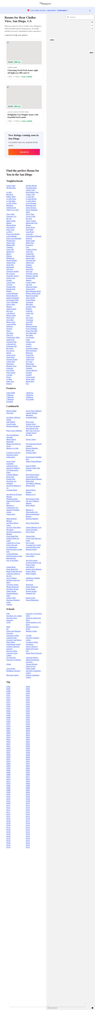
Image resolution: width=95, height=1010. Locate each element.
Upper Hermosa (31, 208)
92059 (28, 766)
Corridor (29, 344)
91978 (28, 724)
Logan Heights (11, 324)
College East (30, 359)
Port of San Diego (12, 560)
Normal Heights (11, 260)
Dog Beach (10, 530)
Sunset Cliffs (10, 243)
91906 (8, 691)
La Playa (9, 232)
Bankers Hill (10, 245)
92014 (8, 735)
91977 (8, 724)
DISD (8, 627)
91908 (28, 691)
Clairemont (29, 302)
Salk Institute (10, 422)
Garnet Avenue (30, 589)
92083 (8, 786)
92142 (8, 838)
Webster (9, 291)
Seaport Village (31, 439)
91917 (8, 702)
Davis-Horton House (32, 475)
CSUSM (28, 635)
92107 (8, 801)
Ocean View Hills (31, 331)
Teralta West (10, 357)
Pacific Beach (30, 227)
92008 (28, 731)
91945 (28, 713)
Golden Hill (30, 254)
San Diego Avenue (12, 589)
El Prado (29, 470)
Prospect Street (31, 424)
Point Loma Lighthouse (14, 431)
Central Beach (11, 567)
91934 (28, 706)
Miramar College (31, 631)
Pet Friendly (30, 399)
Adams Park (30, 263)
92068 (8, 775)
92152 (8, 845)
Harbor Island (10, 221)
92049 (28, 757)
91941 (28, 709)
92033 (8, 750)
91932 (28, 704)
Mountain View (11, 366)
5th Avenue (29, 580)
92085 (8, 788)
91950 (28, 717)
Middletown (10, 258)
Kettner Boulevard (32, 587)
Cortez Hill (10, 249)
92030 (28, 748)
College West (10, 362)
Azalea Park (10, 340)
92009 (8, 733)
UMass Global (30, 668)
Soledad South (11, 208)
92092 (8, 792)
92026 (28, 744)
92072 (8, 779)
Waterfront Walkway (13, 468)
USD (8, 613)
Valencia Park (30, 289)
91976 (28, 722)
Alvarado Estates (11, 359)
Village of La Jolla (12, 210)
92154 (8, 847)
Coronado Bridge (31, 417)
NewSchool (29, 644)
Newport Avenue (31, 591)
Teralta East (30, 355)
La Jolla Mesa (10, 201)
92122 (28, 816)
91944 (8, 713)
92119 (8, 814)
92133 (28, 827)
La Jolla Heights (31, 199)
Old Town (9, 269)
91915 (8, 700)
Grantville (29, 311)
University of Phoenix (13, 660)
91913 (8, 698)
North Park (10, 265)
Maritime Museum (12, 426)
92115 (8, 810)
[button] (93, 4)
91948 (8, 717)
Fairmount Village (32, 348)
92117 (8, 812)
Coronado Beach (11, 490)
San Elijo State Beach (13, 527)
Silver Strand (30, 532)
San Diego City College (14, 616)
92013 (28, 733)
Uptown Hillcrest (31, 370)
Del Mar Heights (31, 186)
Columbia (9, 247)
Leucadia (9, 375)
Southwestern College (13, 644)
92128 (8, 823)
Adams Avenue (11, 591)
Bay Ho (8, 219)
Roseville (29, 238)
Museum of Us (30, 494)
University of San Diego (34, 613)
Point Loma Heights (13, 234)
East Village (10, 370)
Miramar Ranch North (33, 293)
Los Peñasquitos (11, 547)
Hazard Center (30, 598)
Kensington (10, 364)
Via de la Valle (30, 216)
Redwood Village (31, 287)
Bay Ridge (9, 348)
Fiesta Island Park (12, 536)
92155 (28, 847)
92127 (28, 821)
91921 (28, 702)
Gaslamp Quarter (31, 249)
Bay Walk (29, 435)
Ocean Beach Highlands (33, 236)
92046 (8, 757)
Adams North (10, 263)
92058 (8, 766)
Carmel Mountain (12, 293)
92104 (28, 797)
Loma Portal (30, 232)
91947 (28, 715)
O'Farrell (9, 285)
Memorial (29, 324)
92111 (8, 805)
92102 (28, 794)
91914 (28, 698)
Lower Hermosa (31, 203)
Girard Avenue (11, 424)
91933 (8, 706)
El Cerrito (29, 362)
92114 (28, 808)
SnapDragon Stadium (33, 578)
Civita (28, 315)
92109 (8, 803)
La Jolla (9, 192)
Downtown (29, 245)
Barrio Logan (10, 322)
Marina (8, 254)
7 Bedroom (10, 399)
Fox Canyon (10, 351)
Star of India (30, 543)
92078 (28, 781)
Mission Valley (11, 315)
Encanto (9, 280)
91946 (8, 715)
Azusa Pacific (10, 668)
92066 (8, 772)
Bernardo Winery (31, 549)
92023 (8, 742)
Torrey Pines (30, 214)
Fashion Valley (11, 598)
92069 (28, 775)
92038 (28, 753)
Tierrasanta (29, 320)
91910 (28, 693)
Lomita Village (31, 282)
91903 (8, 689)
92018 (28, 735)
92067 (28, 772)
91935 (8, 709)
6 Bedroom (29, 397)
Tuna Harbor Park (32, 477)
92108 (28, 801)
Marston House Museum (34, 479)
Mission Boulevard (12, 587)
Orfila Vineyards (11, 545)
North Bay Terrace (32, 274)
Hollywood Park (31, 351)
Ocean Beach (10, 227)
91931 (8, 704)
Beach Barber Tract (32, 192)
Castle (28, 340)
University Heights (12, 271)
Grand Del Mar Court (33, 547)
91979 (8, 726)
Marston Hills (30, 256)
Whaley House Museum (33, 461)
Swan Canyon (10, 355)
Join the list (24, 152)
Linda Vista (29, 313)
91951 (8, 720)
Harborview (10, 252)
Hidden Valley (11, 197)
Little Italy (29, 252)
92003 (8, 728)
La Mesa (9, 379)
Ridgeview (29, 353)
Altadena (29, 265)
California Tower (12, 466)
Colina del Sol (11, 344)
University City (11, 216)
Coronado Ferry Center (33, 545)
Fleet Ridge (29, 230)
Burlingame (10, 267)
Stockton (9, 329)
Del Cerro (9, 311)
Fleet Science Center (32, 499)
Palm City (9, 335)
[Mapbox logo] (52, 1008)
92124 (28, 819)
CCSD (8, 622)
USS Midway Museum (33, 483)
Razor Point (10, 477)
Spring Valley (30, 379)
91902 (28, 687)
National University (32, 627)
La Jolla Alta (30, 197)
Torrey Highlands (12, 302)
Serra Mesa (10, 320)
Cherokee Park (30, 260)
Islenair (8, 353)
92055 (28, 761)
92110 (28, 803)
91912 (28, 695)
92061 (28, 768)
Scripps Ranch (30, 300)
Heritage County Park (33, 468)
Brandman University (13, 671)
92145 (8, 841)
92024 (28, 742)
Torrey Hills (10, 214)
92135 (28, 830)
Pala (27, 384)
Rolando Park (10, 289)
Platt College (10, 642)
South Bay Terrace (12, 276)
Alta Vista (29, 271)
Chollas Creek (30, 342)
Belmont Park (30, 486)
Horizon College (11, 651)
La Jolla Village (11, 203)
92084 (28, 786)
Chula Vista (10, 381)
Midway (9, 223)
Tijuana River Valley (13, 337)
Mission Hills (30, 258)
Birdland (29, 309)
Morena (28, 225)
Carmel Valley (11, 186)
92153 (28, 845)
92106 (28, 799)
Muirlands (9, 205)
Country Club (30, 194)
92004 (28, 728)
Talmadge (29, 368)
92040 (28, 755)
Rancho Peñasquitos (12, 298)
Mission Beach (11, 225)
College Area (30, 357)
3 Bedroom (10, 395)
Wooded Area (10, 241)
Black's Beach (30, 505)
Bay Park (29, 219)
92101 (8, 794)
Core (27, 247)
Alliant (8, 664)
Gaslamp (9, 604)
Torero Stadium (11, 578)
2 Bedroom (29, 393)
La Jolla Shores (31, 201)
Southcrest (9, 368)
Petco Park (9, 413)
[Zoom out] (92, 25)
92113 (8, 808)
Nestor (8, 331)
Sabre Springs (30, 298)
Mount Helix (30, 381)
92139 (28, 834)
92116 (28, 810)
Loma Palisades (11, 236)
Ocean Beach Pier (12, 569)
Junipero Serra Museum (33, 569)
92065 (28, 770)
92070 (8, 777)
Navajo (8, 377)
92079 (8, 783)
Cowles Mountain (12, 554)
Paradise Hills (10, 287)
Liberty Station (31, 221)
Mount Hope (30, 364)
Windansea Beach (12, 499)
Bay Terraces (10, 274)
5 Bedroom (10, 397)
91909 (8, 693)
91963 (8, 722)
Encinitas (29, 373)
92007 (8, 731)
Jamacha (28, 280)
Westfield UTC (31, 593)
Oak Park (29, 285)
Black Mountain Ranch (33, 291)
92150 (28, 843)
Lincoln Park (10, 282)
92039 (8, 755)
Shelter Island (30, 241)
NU (7, 629)
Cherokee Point (11, 342)
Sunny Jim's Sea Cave (33, 554)
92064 (8, 770)
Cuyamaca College (32, 642)
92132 (8, 827)
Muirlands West (31, 205)
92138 (8, 834)
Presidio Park (10, 479)
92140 (8, 836)
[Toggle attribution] (92, 1008)
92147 (28, 841)
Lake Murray (10, 313)
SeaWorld (9, 483)
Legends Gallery (31, 453)
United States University (34, 653)
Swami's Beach (31, 571)
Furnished (9, 401)
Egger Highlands (31, 329)
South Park (29, 269)
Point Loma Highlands (13, 238)
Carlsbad (29, 375)
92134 (8, 830)
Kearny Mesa (10, 304)
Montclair (29, 267)
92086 (28, 788)
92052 (28, 759)
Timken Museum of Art (33, 527)
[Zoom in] (92, 22)
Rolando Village (31, 366)
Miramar (9, 307)
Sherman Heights (31, 326)
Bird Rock (9, 194)
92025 (8, 744)
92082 (28, 783)
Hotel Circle (10, 318)
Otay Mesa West (31, 333)
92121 (8, 816)
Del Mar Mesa (11, 188)
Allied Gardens (11, 309)
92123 (8, 819)
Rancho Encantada (32, 296)
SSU (27, 651)
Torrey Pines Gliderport (33, 411)
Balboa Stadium (31, 574)
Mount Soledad (11, 411)
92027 (8, 746)
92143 (28, 838)
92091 (28, 790)
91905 (28, 689)
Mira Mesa (29, 304)
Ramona (9, 384)
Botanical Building (32, 519)
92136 (8, 832)
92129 (28, 823)
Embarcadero (10, 457)
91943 (28, 711)
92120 (28, 814)
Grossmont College (12, 635)
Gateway (29, 346)
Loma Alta (29, 234)
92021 (8, 739)
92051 (8, 759)
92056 (8, 764)
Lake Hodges (30, 556)
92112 (28, 805)
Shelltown (9, 326)
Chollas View (10, 278)
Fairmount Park (11, 346)
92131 (28, 825)
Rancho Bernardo (12, 296)
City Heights (30, 337)
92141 (28, 836)
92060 (8, 768)
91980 (28, 726)
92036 (28, 750)
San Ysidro (29, 335)
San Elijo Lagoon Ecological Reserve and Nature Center (33, 563)
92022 (28, 739)
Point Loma (10, 230)
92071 (28, 777)
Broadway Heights (32, 276)
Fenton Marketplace (32, 600)
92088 (8, 790)
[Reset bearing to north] (92, 28)
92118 (28, 812)
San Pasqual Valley (12, 300)
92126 (8, 821)
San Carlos (29, 318)
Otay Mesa (9, 333)
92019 (8, 737)
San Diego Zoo (11, 481)
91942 (8, 711)
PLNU (28, 629)
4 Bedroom (29, 395)
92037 (8, 753)
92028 (28, 746)
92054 (8, 761)
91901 (8, 687)
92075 (8, 781)
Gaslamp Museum (12, 475)
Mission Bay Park (31, 223)
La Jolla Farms (11, 199)
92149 (8, 843)
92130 (8, 825)
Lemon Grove (30, 377)
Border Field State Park (14, 571)
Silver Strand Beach (32, 523)
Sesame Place (10, 514)
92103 (8, 797)
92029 (8, 748)
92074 (28, 779)
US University (11, 657)
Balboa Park (30, 243)
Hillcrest (9, 256)
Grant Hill (29, 322)
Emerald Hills (30, 278)
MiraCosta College (12, 675)
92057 (28, 764)
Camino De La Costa (13, 543)
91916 (28, 700)
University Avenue (12, 585)
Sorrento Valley (31, 307)
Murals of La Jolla (12, 448)
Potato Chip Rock (31, 530)
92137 (28, 832)
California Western (32, 657)
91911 (8, 695)
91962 (28, 720)
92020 (28, 737)
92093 (28, 792)
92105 (8, 799)
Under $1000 (10, 393)
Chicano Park (30, 536)
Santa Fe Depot (31, 466)
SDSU (28, 616)
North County (10, 373)
